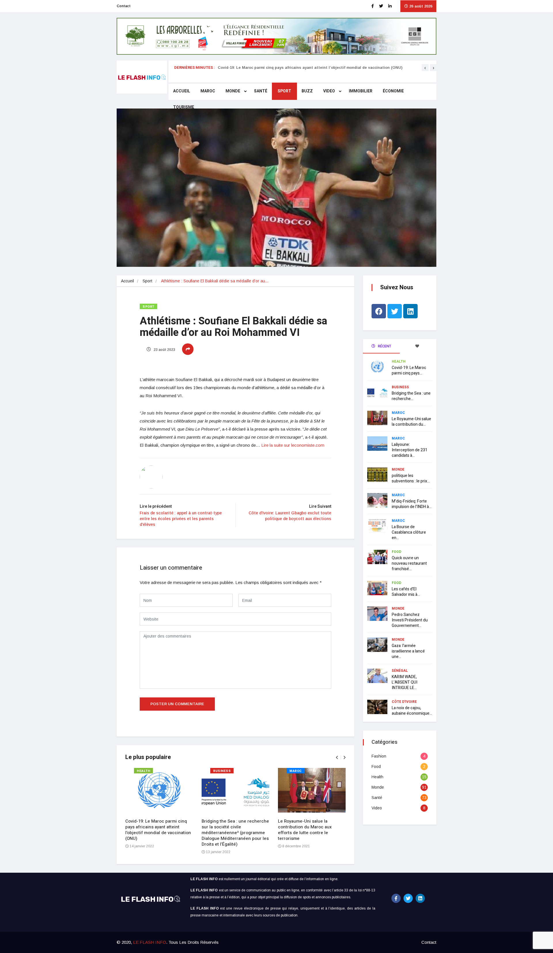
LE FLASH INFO (149, 942)
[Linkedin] (410, 311)
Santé (260, 91)
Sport (284, 91)
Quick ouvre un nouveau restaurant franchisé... (409, 563)
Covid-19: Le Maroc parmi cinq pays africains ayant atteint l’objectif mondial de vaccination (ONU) (310, 67)
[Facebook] (379, 311)
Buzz (307, 91)
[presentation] (425, 67)
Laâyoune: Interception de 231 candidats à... (409, 450)
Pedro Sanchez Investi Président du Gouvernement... (410, 620)
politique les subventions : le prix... (411, 478)
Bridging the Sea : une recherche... (411, 396)
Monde (233, 91)
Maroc (207, 91)
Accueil (181, 91)
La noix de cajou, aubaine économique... (412, 710)
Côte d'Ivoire (404, 701)
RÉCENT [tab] (384, 346)
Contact (123, 6)
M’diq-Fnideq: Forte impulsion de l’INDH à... (411, 504)
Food (396, 551)
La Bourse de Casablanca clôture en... (409, 532)
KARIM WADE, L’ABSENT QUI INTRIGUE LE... (404, 682)
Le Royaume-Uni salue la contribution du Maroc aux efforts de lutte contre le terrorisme (305, 830)
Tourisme (183, 107)
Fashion (379, 756)
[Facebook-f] (396, 898)
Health (143, 771)
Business (222, 771)
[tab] (418, 346)
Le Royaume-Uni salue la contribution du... (411, 421)
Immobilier (360, 91)
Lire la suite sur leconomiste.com (292, 445)
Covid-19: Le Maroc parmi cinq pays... (409, 370)
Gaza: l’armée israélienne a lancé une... (408, 651)
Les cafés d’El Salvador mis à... (406, 592)
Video (329, 91)
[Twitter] (394, 311)
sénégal (400, 670)
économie (393, 91)
